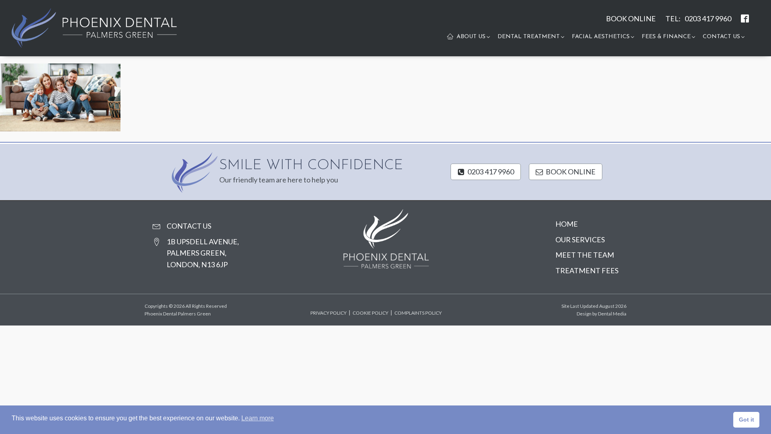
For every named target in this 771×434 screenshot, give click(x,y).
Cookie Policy (370, 313)
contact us (189, 225)
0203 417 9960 (708, 18)
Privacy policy (328, 313)
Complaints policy (418, 313)
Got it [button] (746, 419)
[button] (473, 37)
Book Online (631, 18)
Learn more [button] (257, 418)
